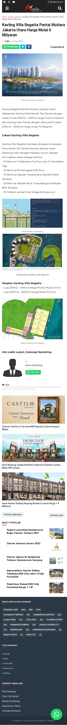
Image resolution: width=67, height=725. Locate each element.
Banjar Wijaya (10, 635)
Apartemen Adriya (11, 706)
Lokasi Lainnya (19, 389)
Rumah (32, 389)
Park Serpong (9, 691)
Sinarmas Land (11, 610)
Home (4, 17)
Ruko (6, 658)
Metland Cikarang (11, 701)
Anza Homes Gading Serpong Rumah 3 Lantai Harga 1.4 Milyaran (30, 504)
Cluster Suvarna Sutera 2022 (23, 543)
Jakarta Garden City (49, 625)
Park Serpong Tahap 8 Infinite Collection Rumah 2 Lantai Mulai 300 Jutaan (31, 466)
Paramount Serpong (13, 615)
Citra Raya (31, 620)
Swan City (31, 635)
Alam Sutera (10, 620)
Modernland (16, 630)
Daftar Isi (58, 47)
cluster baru (21, 387)
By (3, 41)
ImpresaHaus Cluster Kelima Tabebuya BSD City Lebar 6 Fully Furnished (25, 573)
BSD (31, 610)
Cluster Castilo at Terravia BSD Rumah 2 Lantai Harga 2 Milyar (30, 428)
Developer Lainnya (39, 387)
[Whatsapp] (56, 714)
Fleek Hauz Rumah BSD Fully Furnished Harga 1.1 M (23, 586)
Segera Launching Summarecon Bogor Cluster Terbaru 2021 (25, 531)
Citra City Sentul (10, 696)
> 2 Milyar (7, 387)
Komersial (8, 663)
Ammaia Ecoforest (11, 710)
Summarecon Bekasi (19, 625)
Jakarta (18, 17)
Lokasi (10, 17)
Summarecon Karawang (44, 630)
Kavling (6, 389)
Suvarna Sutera (54, 620)
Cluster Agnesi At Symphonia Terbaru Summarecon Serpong (24, 559)
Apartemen (8, 668)
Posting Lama (56, 515)
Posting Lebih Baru (13, 515)
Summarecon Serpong (43, 615)
